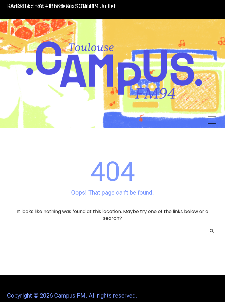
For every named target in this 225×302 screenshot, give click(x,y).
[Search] (211, 231)
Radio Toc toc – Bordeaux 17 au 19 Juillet (61, 6)
